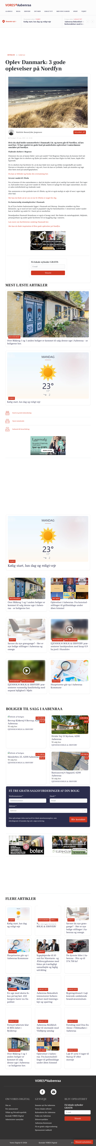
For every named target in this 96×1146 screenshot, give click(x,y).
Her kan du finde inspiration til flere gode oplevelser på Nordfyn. (34, 226)
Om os (8, 1105)
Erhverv (27, 11)
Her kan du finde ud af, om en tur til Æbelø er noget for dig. (32, 198)
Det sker (37, 11)
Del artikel (78, 132)
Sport (75, 11)
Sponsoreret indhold (43, 1130)
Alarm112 (8, 11)
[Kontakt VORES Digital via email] (53, 1092)
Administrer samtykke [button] (14, 1119)
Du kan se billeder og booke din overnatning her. (28, 174)
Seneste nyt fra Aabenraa (45, 1105)
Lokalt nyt (48, 11)
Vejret (83, 11)
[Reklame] (48, 240)
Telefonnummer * (16, 796)
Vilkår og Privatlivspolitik (15, 1112)
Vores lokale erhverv (43, 1109)
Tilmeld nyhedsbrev (83, 1142)
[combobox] (10, 810)
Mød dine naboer (63, 11)
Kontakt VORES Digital (14, 1116)
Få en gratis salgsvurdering (46, 1126)
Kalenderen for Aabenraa (45, 1112)
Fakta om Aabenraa (43, 1116)
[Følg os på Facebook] (42, 1092)
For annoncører (11, 1109)
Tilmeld (48, 273)
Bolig (18, 11)
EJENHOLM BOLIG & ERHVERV (20, 729)
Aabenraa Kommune (43, 1123)
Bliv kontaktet (78, 819)
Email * (53, 796)
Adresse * (12, 806)
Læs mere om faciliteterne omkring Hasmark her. (28, 222)
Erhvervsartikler (41, 1119)
